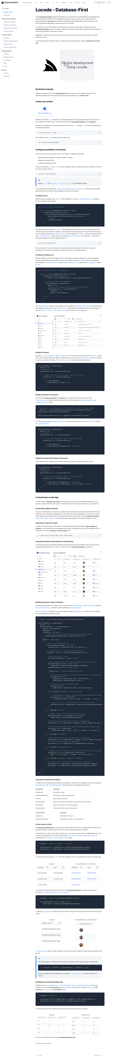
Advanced (7, 76)
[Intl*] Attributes (55, 987)
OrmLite (62, 398)
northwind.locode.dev (78, 547)
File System (7, 60)
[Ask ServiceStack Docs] (95, 2)
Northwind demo (61, 93)
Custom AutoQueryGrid (11, 41)
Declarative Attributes (10, 22)
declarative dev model (53, 501)
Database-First (8, 12)
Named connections (51, 398)
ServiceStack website (78, 122)
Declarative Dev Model (42, 29)
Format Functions (9, 31)
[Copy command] (99, 132)
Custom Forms (8, 44)
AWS (5, 63)
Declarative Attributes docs (46, 827)
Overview (6, 38)
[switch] (109, 2)
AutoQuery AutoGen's (92, 516)
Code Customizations (10, 25)
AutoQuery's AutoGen (45, 17)
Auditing (6, 73)
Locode (40, 1055)
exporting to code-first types (58, 530)
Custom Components (10, 47)
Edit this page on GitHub (43, 1043)
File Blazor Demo (8, 57)
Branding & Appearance (10, 28)
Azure (5, 66)
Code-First (7, 15)
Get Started (92, 122)
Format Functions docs (75, 890)
